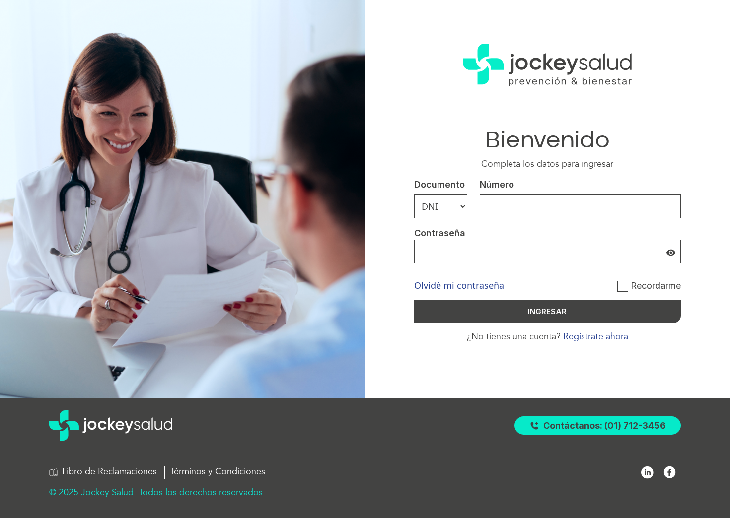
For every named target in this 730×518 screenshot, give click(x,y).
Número (497, 184)
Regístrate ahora (594, 336)
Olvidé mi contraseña (459, 285)
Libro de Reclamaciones (109, 471)
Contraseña (439, 233)
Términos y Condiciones (217, 471)
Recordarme (656, 285)
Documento (439, 184)
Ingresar (547, 311)
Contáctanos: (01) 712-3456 (604, 425)
